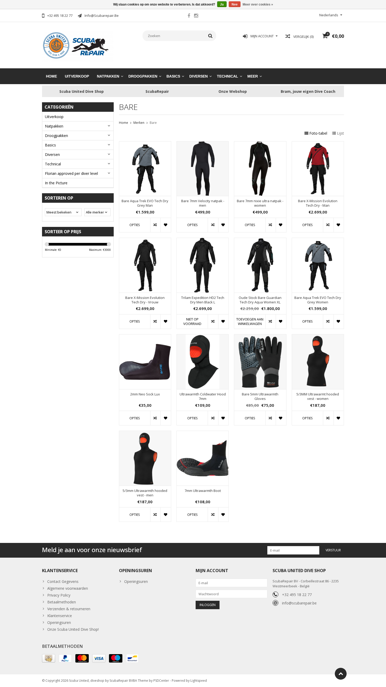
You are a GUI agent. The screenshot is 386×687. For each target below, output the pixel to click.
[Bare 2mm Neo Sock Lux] (145, 337)
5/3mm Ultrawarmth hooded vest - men (145, 492)
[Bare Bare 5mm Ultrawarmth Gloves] (260, 337)
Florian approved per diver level (71, 173)
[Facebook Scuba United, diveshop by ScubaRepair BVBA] (189, 16)
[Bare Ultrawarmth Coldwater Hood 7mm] (202, 337)
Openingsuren (59, 622)
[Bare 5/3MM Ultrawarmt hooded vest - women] (318, 337)
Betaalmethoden (61, 601)
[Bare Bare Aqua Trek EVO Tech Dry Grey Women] (318, 240)
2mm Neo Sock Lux (145, 394)
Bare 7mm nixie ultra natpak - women (260, 203)
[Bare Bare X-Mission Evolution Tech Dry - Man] (318, 144)
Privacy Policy (58, 595)
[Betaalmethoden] (48, 658)
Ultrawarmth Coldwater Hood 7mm (203, 396)
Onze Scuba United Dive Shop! (73, 629)
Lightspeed (198, 680)
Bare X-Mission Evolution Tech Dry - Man (317, 203)
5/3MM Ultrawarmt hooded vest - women (317, 396)
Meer (252, 76)
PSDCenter (161, 680)
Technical (227, 76)
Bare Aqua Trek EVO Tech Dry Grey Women (317, 300)
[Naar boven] (341, 674)
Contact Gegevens (63, 581)
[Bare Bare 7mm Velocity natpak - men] (202, 144)
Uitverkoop (77, 76)
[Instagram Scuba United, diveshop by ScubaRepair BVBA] (196, 16)
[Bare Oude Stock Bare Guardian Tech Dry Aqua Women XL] (260, 240)
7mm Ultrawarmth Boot (203, 490)
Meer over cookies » (258, 4)
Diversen (198, 76)
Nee (235, 4)
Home (51, 76)
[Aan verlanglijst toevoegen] (165, 225)
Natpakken (108, 76)
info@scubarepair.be (299, 603)
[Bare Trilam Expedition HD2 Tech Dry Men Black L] (202, 240)
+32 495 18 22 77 (297, 594)
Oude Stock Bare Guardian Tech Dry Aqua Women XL (260, 300)
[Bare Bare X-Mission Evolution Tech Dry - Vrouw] (145, 240)
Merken (138, 122)
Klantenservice (59, 615)
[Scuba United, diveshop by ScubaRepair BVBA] (78, 45)
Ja (222, 4)
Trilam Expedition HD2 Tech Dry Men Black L (202, 300)
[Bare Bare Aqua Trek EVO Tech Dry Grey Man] (145, 144)
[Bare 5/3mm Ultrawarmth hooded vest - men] (145, 433)
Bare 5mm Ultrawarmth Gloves (260, 396)
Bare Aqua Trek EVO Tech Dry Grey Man (145, 203)
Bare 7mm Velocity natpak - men (202, 203)
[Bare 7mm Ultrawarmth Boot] (202, 433)
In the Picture (56, 182)
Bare (153, 122)
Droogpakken (142, 76)
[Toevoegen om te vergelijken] (155, 225)
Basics (173, 76)
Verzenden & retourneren (68, 608)
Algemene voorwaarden (67, 588)
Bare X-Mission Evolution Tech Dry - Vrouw (145, 300)
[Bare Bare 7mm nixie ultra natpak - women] (260, 144)
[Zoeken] (210, 35)
